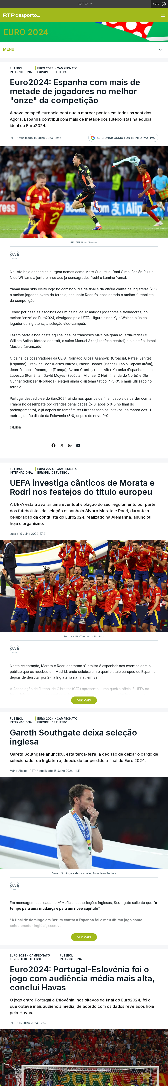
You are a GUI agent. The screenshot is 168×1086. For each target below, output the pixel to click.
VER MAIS (84, 700)
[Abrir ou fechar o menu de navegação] (161, 15)
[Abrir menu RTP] (84, 4)
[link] (23, 15)
